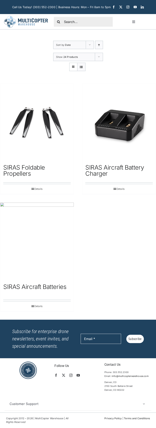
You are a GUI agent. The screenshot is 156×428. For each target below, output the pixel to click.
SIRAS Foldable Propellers (24, 170)
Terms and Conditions (137, 418)
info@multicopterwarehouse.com (130, 376)
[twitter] (120, 7)
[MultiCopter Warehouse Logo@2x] (26, 16)
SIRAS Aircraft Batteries (34, 286)
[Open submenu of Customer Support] (143, 403)
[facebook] (113, 7)
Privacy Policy (113, 418)
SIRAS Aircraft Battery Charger (114, 170)
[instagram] (127, 7)
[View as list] (81, 67)
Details (38, 188)
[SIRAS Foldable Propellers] (37, 121)
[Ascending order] (99, 45)
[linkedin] (142, 7)
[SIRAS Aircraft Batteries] (37, 241)
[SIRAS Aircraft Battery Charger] (119, 121)
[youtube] (135, 7)
